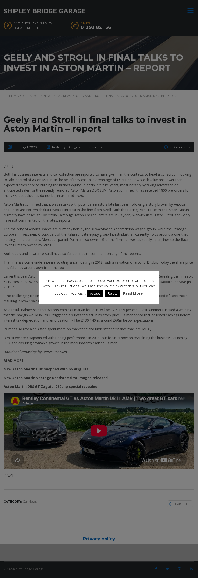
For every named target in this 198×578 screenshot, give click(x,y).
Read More (133, 293)
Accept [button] (95, 293)
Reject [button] (112, 293)
